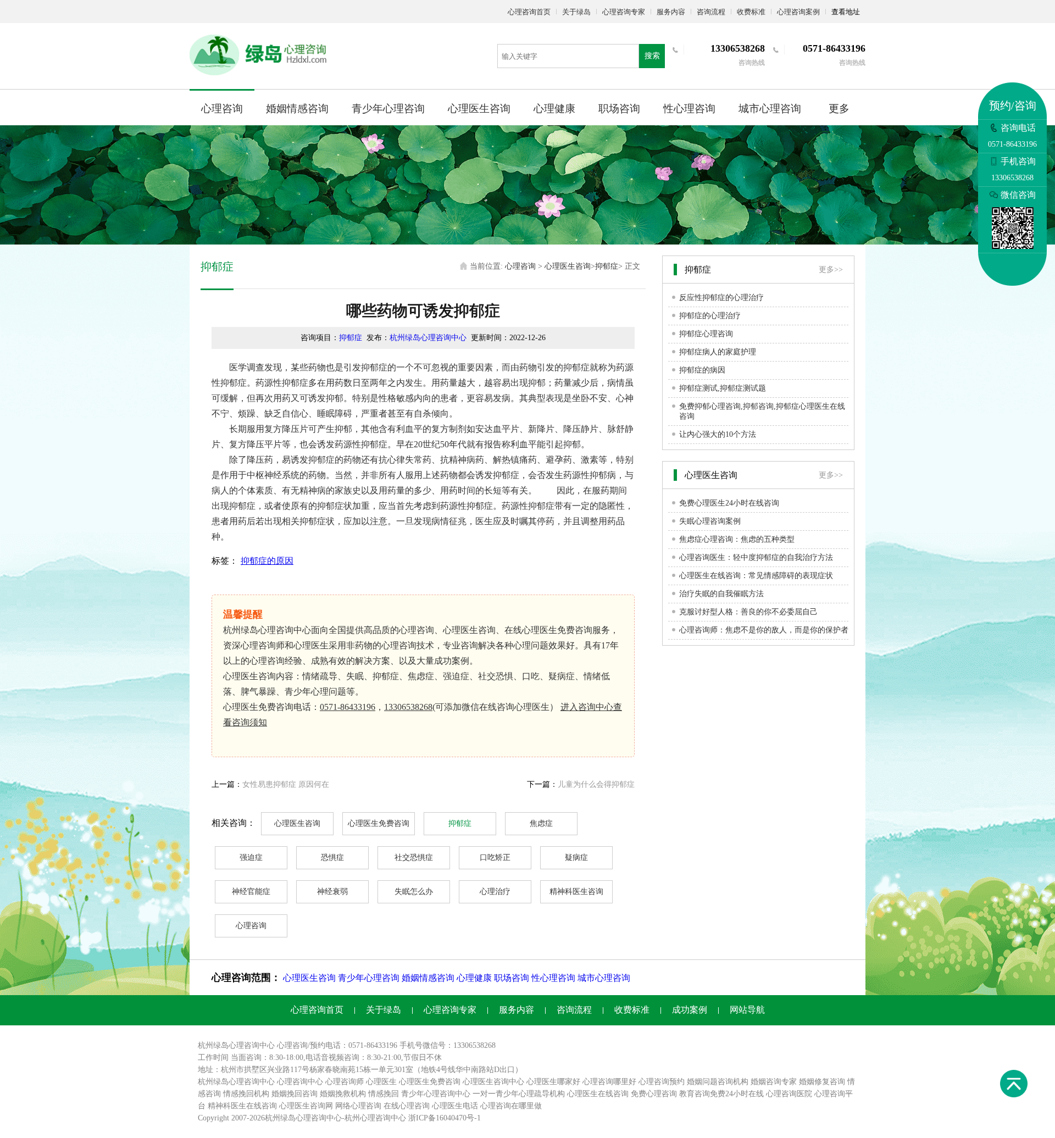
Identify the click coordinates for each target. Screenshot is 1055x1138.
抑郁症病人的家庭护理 (717, 352)
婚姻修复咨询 (822, 1082)
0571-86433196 (347, 707)
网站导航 (747, 1009)
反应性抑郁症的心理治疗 (721, 297)
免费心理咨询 (654, 1094)
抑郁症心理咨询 (706, 334)
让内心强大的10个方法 (717, 434)
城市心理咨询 (769, 108)
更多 (839, 108)
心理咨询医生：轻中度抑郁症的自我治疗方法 (756, 557)
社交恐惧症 (414, 857)
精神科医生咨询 (576, 891)
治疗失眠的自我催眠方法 (721, 594)
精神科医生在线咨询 (242, 1106)
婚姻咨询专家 (774, 1082)
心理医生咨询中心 (493, 1082)
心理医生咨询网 (306, 1106)
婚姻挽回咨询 (294, 1094)
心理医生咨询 (479, 108)
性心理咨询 (689, 108)
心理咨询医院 (789, 1094)
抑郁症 (606, 266)
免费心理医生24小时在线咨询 (729, 503)
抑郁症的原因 (267, 560)
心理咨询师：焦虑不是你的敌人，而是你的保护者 (763, 630)
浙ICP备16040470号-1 (444, 1118)
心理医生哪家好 (553, 1082)
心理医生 (381, 1082)
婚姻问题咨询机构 (717, 1082)
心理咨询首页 (529, 12)
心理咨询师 (344, 1082)
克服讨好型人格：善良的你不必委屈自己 (748, 612)
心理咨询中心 (300, 1082)
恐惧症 (332, 857)
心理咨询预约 (661, 1082)
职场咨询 (619, 108)
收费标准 (751, 12)
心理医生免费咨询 (378, 823)
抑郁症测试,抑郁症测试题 (722, 388)
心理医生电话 (455, 1106)
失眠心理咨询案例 (710, 521)
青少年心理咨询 (388, 108)
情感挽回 (383, 1094)
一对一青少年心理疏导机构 (519, 1094)
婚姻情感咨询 (297, 108)
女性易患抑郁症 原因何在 (285, 784)
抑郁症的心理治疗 (710, 316)
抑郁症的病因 (702, 370)
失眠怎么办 (414, 891)
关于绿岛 (576, 12)
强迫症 (251, 857)
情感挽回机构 (246, 1094)
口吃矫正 (495, 857)
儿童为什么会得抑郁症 (596, 784)
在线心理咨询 (407, 1106)
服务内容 (671, 12)
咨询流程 (711, 12)
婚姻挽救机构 (343, 1094)
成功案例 (689, 1009)
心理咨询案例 (798, 12)
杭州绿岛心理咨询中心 (428, 338)
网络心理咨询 (358, 1106)
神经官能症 (251, 891)
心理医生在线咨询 (598, 1094)
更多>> (831, 269)
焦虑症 (541, 823)
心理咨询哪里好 (609, 1082)
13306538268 (408, 707)
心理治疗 (495, 891)
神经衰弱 (332, 891)
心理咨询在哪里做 (511, 1106)
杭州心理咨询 (368, 1118)
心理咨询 (222, 108)
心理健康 (554, 108)
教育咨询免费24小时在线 (721, 1094)
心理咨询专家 (623, 12)
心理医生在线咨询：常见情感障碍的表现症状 (756, 575)
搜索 (652, 56)
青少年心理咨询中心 (435, 1094)
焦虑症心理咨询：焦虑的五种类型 (737, 539)
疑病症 (576, 857)
